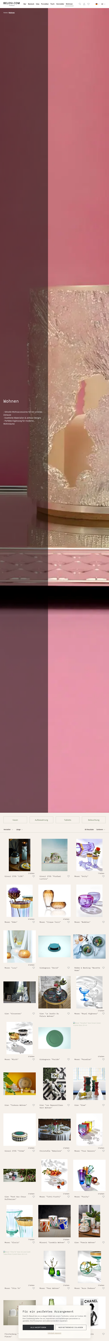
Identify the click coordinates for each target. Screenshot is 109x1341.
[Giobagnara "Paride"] (54, 1038)
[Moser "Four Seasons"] (89, 1129)
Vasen (15, 820)
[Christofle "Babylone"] (54, 1129)
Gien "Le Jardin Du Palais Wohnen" (49, 1015)
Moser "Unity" (81, 876)
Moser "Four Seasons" (85, 1151)
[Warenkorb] (91, 4)
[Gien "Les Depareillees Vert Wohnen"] (54, 1084)
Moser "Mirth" (12, 1059)
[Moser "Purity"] (89, 1175)
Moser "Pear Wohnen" (50, 1288)
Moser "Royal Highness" (86, 1014)
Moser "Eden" (11, 922)
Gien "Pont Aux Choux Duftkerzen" (15, 1198)
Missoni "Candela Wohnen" (52, 1242)
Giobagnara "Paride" (50, 1059)
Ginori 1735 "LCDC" (14, 876)
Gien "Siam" (80, 1105)
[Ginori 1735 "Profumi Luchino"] (54, 855)
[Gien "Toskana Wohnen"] (19, 1084)
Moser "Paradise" (83, 1059)
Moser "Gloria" (12, 1242)
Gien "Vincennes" (13, 1014)
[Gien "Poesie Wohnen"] (89, 1221)
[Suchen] (80, 4)
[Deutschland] (98, 4)
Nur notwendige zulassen (71, 1327)
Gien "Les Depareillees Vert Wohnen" (51, 1106)
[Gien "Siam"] (89, 1084)
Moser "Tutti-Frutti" (50, 1197)
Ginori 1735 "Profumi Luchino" (50, 877)
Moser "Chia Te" (13, 1288)
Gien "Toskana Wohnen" (16, 1105)
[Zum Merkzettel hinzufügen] (33, 876)
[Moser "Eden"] (19, 901)
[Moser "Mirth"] (19, 1038)
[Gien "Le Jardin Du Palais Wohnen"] (54, 992)
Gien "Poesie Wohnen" (85, 1242)
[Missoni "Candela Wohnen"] (54, 1221)
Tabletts (67, 820)
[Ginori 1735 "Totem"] (19, 1129)
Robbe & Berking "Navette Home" (87, 969)
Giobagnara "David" (49, 968)
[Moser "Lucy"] (19, 946)
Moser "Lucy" (11, 968)
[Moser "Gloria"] (19, 1221)
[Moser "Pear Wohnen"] (54, 1267)
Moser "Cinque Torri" (50, 922)
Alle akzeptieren (38, 1327)
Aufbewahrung (41, 820)
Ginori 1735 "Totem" (15, 1151)
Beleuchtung (93, 820)
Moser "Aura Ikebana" (85, 1288)
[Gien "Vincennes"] (19, 992)
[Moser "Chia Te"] (19, 1267)
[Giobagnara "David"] (54, 946)
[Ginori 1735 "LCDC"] (19, 855)
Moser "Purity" (82, 1197)
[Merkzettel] (88, 4)
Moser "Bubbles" (82, 922)
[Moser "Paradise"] (89, 1038)
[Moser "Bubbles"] (89, 901)
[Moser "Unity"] (89, 855)
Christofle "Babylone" (51, 1151)
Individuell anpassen (54, 1333)
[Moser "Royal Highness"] (89, 992)
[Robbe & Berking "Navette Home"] (89, 946)
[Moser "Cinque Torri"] (54, 901)
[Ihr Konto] (84, 4)
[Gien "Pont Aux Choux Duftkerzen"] (19, 1175)
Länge (18, 829)
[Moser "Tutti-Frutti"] (54, 1175)
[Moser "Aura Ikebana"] (89, 1267)
